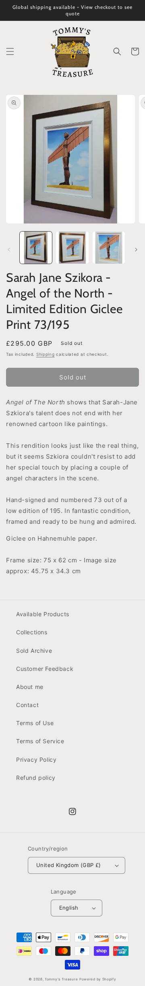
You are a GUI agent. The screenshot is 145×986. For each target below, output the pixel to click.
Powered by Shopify (97, 979)
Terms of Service (40, 741)
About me (30, 686)
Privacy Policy (36, 759)
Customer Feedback (44, 668)
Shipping (45, 354)
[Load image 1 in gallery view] (36, 248)
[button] (10, 51)
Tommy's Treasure (61, 979)
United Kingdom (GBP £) (68, 865)
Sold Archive (34, 650)
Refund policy (36, 777)
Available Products (42, 614)
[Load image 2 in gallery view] (72, 248)
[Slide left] (9, 249)
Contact (27, 704)
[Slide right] (136, 249)
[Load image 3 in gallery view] (109, 248)
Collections (32, 632)
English (69, 907)
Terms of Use (35, 723)
